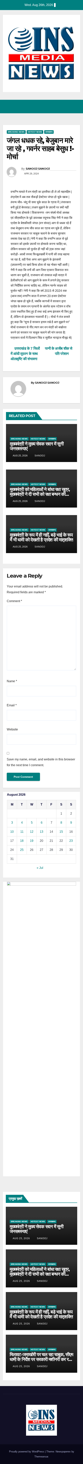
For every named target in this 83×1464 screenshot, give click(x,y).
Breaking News (16, 132)
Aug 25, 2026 (21, 1238)
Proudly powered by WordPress (27, 1451)
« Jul (40, 867)
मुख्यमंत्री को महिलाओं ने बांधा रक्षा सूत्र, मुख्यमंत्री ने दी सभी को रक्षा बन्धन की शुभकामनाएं (40, 494)
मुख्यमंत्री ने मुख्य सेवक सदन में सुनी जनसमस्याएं (37, 446)
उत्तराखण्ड (49, 132)
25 (22, 849)
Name (12, 681)
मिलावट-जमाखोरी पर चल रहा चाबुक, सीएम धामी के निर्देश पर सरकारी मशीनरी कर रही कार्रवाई (41, 1359)
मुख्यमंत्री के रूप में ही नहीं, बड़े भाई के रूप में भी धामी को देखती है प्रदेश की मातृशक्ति (41, 537)
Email (12, 705)
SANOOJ (39, 455)
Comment (14, 601)
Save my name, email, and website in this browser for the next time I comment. (41, 762)
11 (22, 831)
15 (61, 831)
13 (41, 831)
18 (22, 840)
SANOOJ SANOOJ (38, 168)
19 (31, 840)
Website (12, 729)
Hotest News (35, 132)
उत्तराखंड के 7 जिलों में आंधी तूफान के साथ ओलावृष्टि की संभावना (25, 353)
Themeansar (41, 1456)
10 (12, 831)
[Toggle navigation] (76, 106)
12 (31, 831)
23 (71, 840)
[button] (60, 106)
